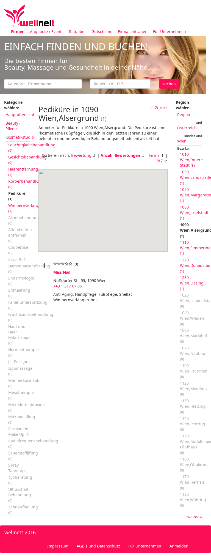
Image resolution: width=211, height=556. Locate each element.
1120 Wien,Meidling (193, 388)
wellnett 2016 (20, 532)
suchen (169, 83)
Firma (154, 155)
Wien (182, 141)
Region (183, 114)
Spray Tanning (18, 467)
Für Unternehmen (169, 31)
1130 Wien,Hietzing (193, 406)
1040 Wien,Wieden (192, 318)
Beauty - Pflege (13, 125)
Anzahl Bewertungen (120, 155)
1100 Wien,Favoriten (193, 371)
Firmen (17, 31)
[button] (103, 207)
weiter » (194, 516)
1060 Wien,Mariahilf (193, 336)
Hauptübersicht (19, 114)
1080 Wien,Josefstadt (194, 212)
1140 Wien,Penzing (192, 424)
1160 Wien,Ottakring (194, 464)
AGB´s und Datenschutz (98, 546)
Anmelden (179, 546)
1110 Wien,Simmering (195, 248)
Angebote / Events (46, 31)
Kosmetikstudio (19, 137)
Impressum (57, 546)
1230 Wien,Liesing (192, 283)
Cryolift (17, 259)
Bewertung (81, 155)
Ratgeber (77, 31)
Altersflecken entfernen (20, 235)
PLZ (160, 160)
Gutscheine (101, 31)
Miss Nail (61, 272)
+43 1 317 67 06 (67, 286)
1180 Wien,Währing (193, 500)
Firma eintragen (133, 31)
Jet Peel (17, 361)
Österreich (187, 127)
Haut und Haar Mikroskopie (19, 334)
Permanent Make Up (19, 431)
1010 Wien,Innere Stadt (191, 160)
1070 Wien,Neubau (192, 353)
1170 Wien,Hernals (192, 482)
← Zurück (159, 107)
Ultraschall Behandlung (19, 495)
